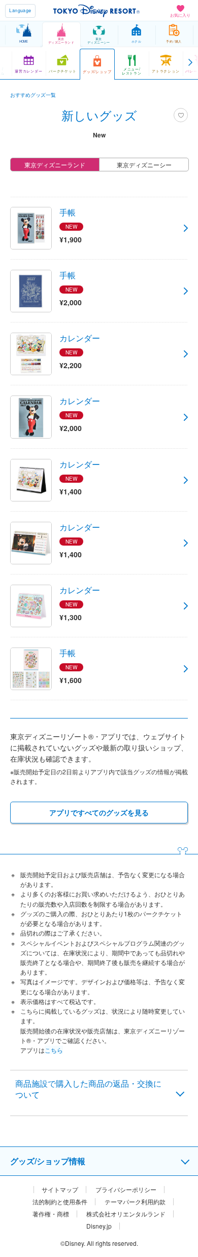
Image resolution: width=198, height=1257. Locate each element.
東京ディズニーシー (144, 164)
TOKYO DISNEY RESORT (96, 10)
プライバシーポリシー (125, 1189)
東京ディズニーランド (54, 164)
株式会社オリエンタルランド (126, 1213)
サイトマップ (60, 1189)
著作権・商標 (50, 1213)
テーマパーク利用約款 (135, 1201)
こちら (54, 1050)
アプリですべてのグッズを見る (99, 812)
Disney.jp (99, 1226)
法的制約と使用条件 (59, 1201)
